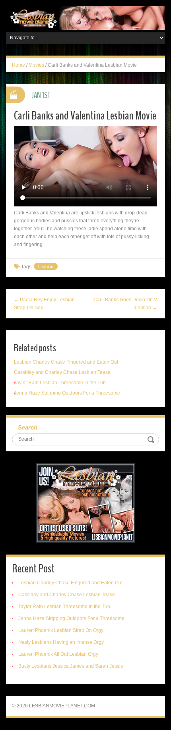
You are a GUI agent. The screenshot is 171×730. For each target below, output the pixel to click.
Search (27, 427)
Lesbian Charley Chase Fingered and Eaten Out (66, 362)
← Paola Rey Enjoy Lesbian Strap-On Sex (44, 303)
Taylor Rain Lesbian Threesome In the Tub (60, 382)
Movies (36, 65)
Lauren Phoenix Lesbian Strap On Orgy (60, 630)
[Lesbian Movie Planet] (85, 17)
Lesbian (45, 266)
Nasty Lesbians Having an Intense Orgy (61, 642)
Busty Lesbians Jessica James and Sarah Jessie (70, 666)
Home (18, 65)
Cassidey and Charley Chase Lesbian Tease (62, 372)
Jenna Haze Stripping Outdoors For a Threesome (67, 393)
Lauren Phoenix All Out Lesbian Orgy (58, 654)
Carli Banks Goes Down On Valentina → (125, 303)
